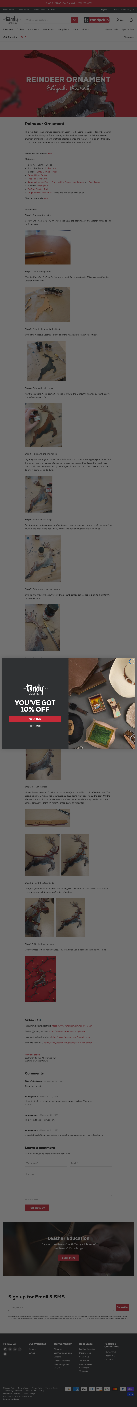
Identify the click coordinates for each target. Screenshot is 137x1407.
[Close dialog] (131, 661)
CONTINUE (35, 719)
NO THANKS (35, 726)
